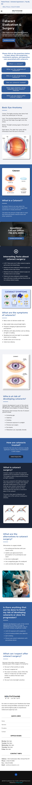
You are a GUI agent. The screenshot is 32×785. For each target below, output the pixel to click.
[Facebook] (16, 774)
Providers (4, 728)
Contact (4, 731)
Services (4, 724)
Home (3, 721)
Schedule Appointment (17, 1)
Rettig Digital (19, 782)
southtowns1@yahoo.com (12, 765)
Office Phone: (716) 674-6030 (11, 7)
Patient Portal (5, 1)
